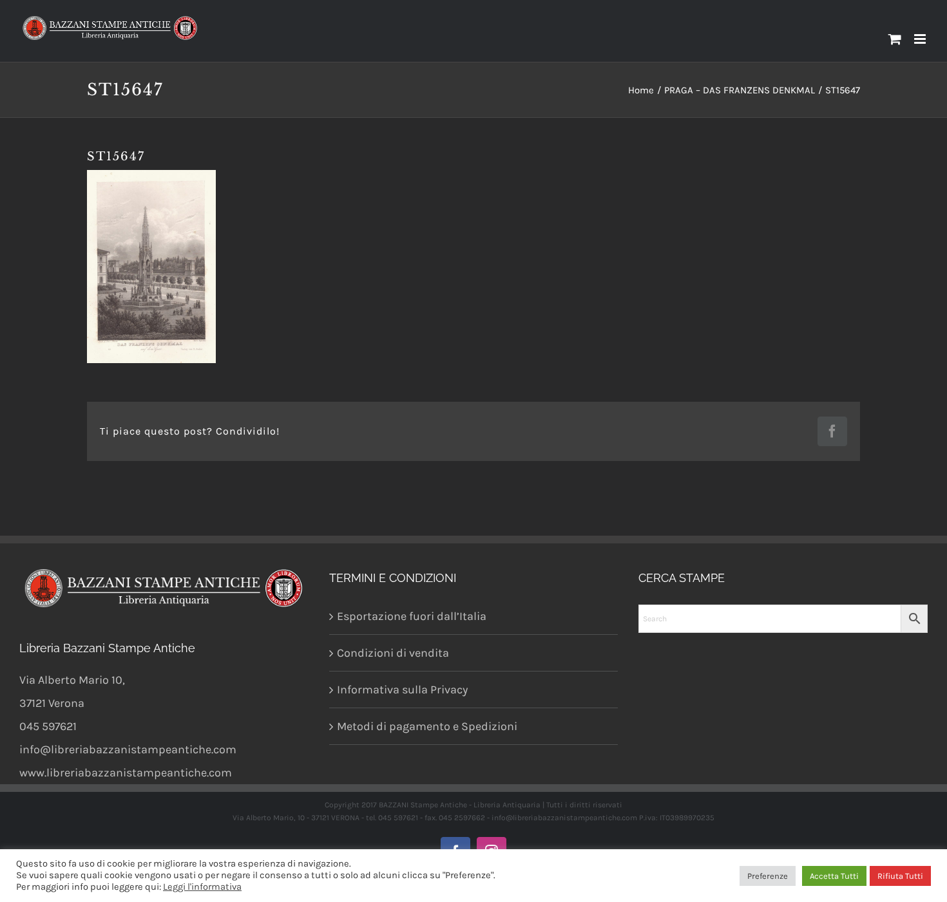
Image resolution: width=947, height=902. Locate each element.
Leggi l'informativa (202, 886)
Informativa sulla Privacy (402, 689)
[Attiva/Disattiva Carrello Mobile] (894, 39)
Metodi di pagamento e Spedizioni (427, 726)
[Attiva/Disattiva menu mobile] (921, 39)
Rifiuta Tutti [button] (900, 876)
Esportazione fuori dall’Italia (411, 616)
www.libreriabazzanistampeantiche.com (125, 773)
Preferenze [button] (767, 876)
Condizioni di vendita (393, 653)
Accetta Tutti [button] (834, 876)
